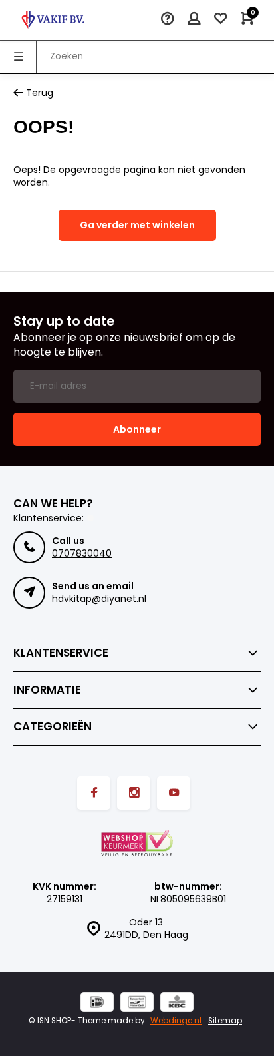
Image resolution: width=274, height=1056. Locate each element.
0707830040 (82, 553)
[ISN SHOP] (53, 20)
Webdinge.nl (176, 1020)
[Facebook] (93, 793)
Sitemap (225, 1020)
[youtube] (173, 793)
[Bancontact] (137, 1003)
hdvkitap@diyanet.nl (99, 598)
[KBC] (177, 1003)
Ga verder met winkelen (137, 225)
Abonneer (137, 429)
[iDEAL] (97, 1003)
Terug (39, 93)
